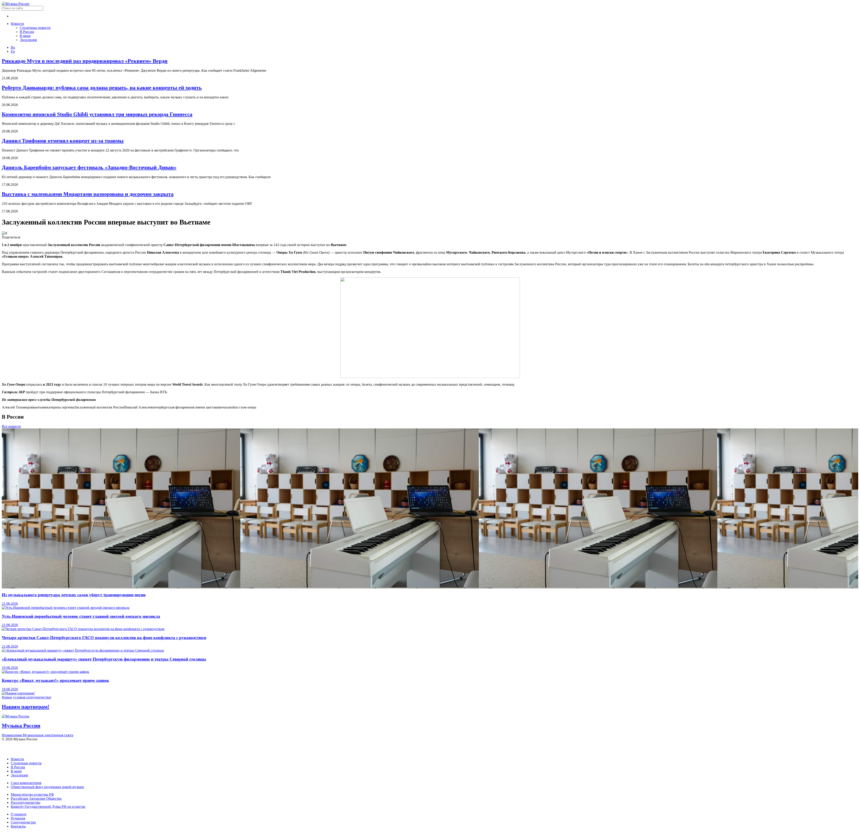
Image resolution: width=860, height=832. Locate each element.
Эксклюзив (28, 40)
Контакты (18, 826)
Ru (13, 47)
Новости (17, 24)
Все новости (11, 426)
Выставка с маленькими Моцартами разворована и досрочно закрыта (88, 194)
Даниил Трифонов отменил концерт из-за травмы (63, 141)
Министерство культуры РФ (32, 794)
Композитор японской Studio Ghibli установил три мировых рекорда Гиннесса (97, 114)
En (13, 51)
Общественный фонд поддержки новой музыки (47, 787)
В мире (25, 36)
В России (27, 32)
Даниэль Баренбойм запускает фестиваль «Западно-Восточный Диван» (89, 167)
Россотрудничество (25, 802)
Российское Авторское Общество (36, 798)
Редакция (18, 818)
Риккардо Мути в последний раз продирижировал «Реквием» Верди (85, 61)
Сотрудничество (23, 822)
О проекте (18, 814)
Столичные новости (35, 28)
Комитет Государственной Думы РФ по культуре (48, 806)
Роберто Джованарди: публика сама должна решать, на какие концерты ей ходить (102, 88)
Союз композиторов (26, 783)
